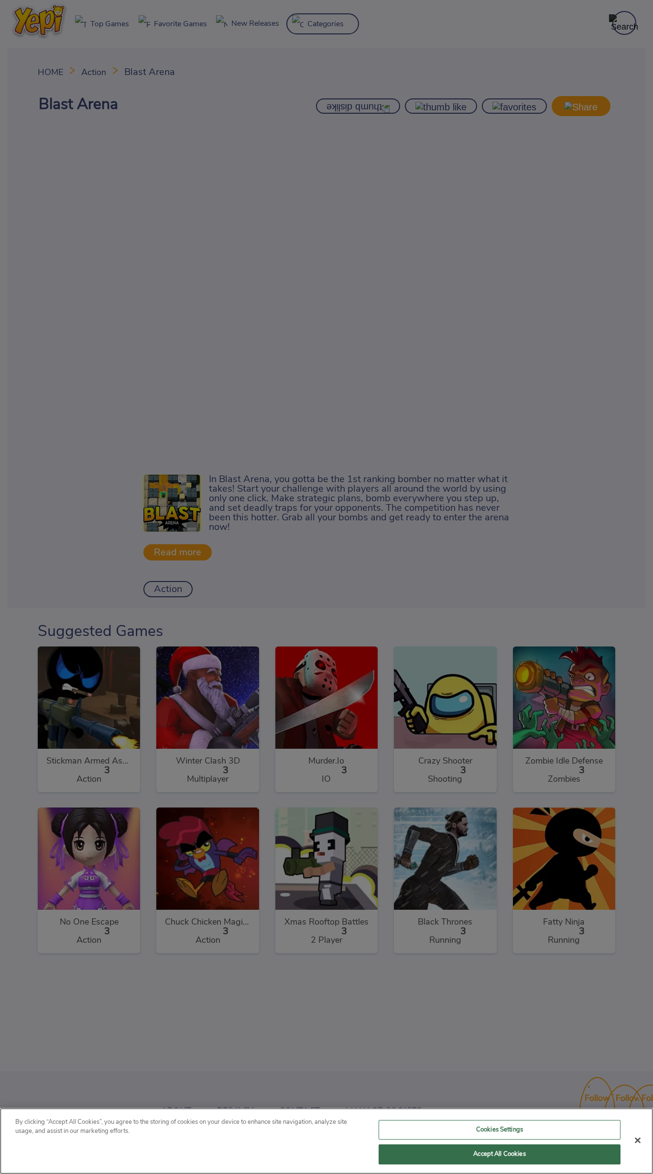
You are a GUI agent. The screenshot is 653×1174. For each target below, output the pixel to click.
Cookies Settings (499, 1130)
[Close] (637, 1140)
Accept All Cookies (499, 1154)
